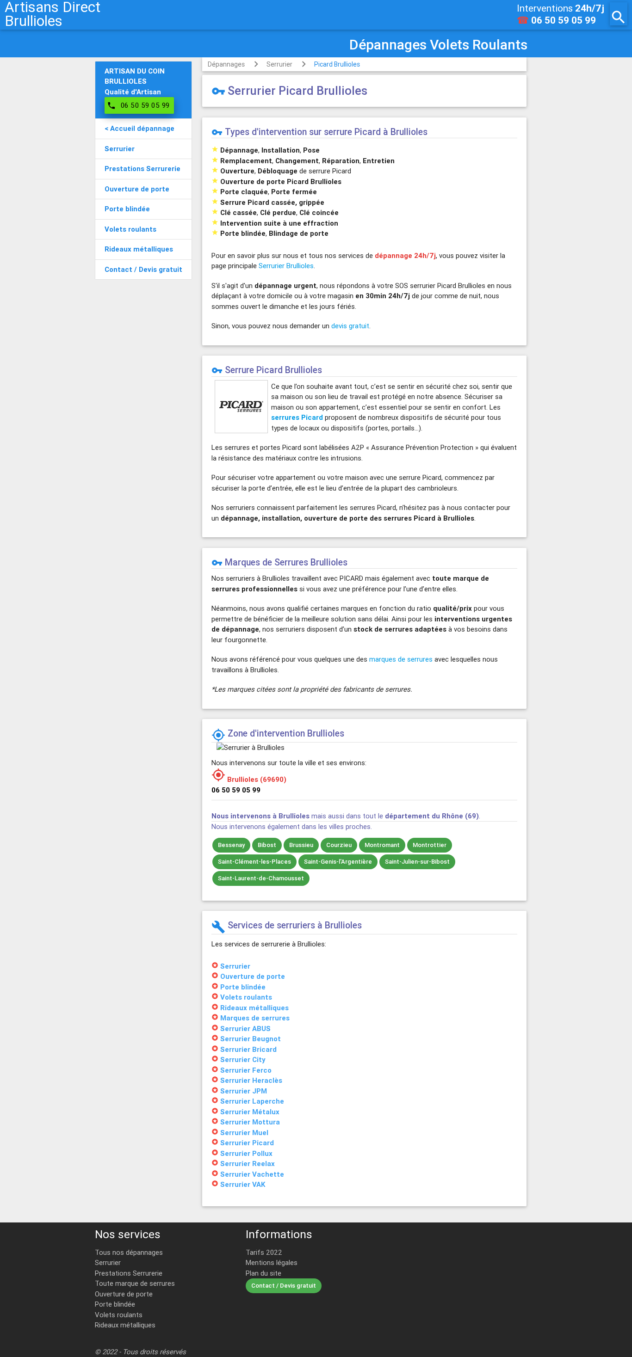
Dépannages (226, 64)
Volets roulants (119, 1314)
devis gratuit (350, 325)
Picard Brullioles (337, 64)
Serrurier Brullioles (286, 265)
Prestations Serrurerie (128, 1273)
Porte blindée (115, 1304)
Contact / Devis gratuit (283, 1285)
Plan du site (263, 1273)
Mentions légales (271, 1262)
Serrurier (279, 64)
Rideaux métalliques (125, 1324)
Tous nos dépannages (129, 1252)
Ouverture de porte (124, 1293)
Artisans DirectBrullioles (52, 14)
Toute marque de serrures (135, 1283)
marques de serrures (401, 659)
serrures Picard (297, 417)
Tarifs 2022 (264, 1252)
